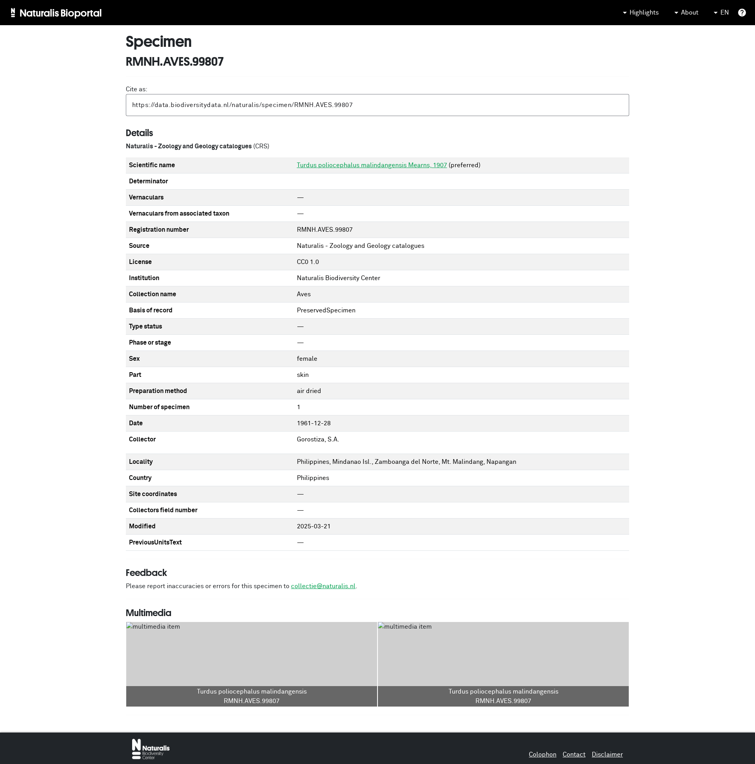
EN (724, 12)
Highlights (644, 12)
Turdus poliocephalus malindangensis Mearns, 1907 (372, 165)
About (689, 12)
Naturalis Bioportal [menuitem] (61, 12)
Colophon (542, 754)
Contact (574, 754)
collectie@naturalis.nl (323, 586)
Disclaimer (607, 754)
